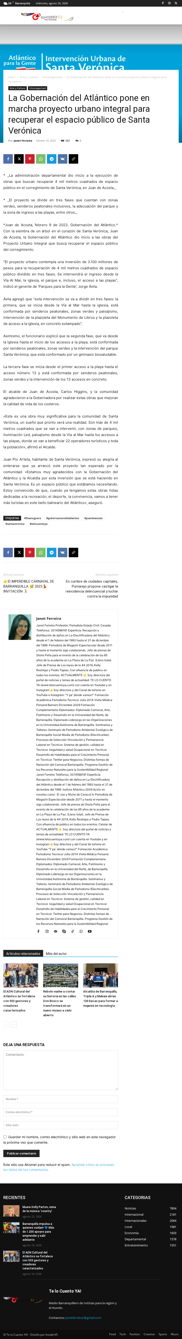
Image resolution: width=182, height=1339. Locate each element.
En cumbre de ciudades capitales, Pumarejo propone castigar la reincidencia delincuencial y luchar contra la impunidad (92, 588)
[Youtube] (91, 932)
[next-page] (14, 1025)
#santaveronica (14, 524)
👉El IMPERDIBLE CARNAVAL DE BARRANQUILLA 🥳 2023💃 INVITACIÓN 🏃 (28, 586)
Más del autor (56, 954)
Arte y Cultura (29, 77)
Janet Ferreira (23, 140)
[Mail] (57, 932)
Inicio (11, 77)
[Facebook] (163, 3)
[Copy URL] (73, 159)
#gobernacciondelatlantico (62, 518)
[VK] (62, 159)
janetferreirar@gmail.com (83, 1318)
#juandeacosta (93, 518)
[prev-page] (6, 1025)
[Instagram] (169, 3)
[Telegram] (51, 159)
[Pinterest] (30, 159)
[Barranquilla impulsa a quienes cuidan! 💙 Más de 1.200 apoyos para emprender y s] (11, 1227)
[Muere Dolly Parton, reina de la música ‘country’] (11, 1211)
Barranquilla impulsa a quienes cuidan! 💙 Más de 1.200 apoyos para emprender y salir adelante (38, 1231)
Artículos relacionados (23, 954)
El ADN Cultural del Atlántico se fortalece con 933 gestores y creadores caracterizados (19, 1001)
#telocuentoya (38, 524)
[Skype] (66, 932)
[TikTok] (74, 932)
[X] (176, 3)
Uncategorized (52, 77)
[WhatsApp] (41, 159)
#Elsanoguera (32, 518)
